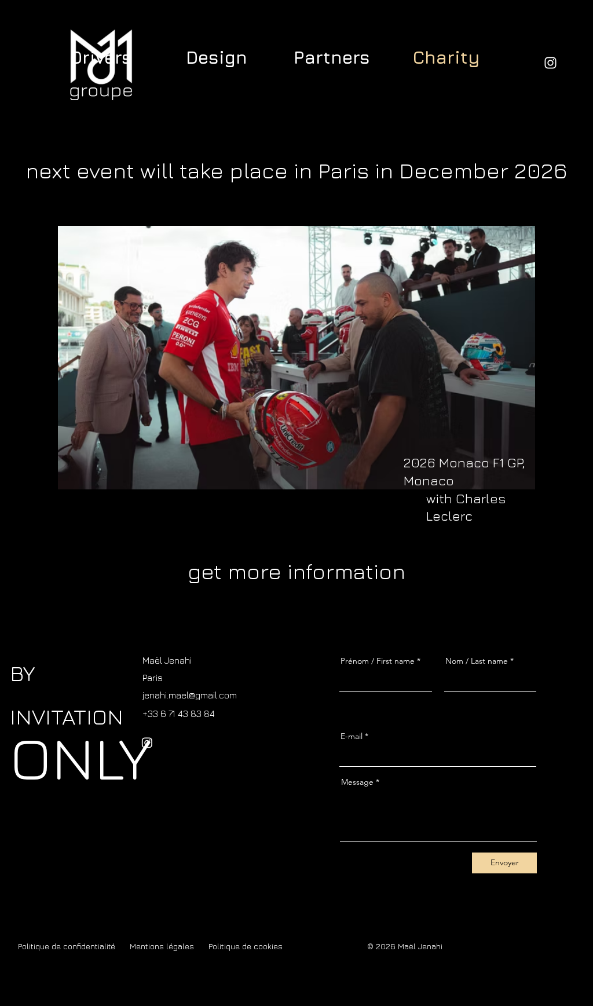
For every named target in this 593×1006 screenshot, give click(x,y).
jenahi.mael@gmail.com (189, 695)
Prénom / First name (378, 661)
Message (357, 782)
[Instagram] (550, 63)
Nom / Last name (476, 661)
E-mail (352, 736)
